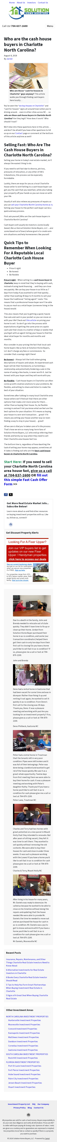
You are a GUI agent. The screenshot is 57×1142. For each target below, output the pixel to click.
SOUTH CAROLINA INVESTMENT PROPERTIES (27, 1054)
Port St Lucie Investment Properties (24, 1065)
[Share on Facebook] (6, 494)
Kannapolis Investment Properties (24, 1033)
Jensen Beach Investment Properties (25, 1082)
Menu (50, 26)
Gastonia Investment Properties (23, 1050)
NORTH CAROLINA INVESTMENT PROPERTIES (27, 1016)
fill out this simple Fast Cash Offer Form (26, 480)
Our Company (43, 1104)
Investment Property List (19, 1104)
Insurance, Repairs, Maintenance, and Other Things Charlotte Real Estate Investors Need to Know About (27, 962)
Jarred (9, 58)
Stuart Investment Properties (21, 1087)
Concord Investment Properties (22, 1028)
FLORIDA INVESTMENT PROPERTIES (23, 1062)
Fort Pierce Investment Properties (24, 1070)
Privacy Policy (20, 1107)
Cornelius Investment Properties (23, 1045)
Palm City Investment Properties (23, 1078)
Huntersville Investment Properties (24, 1020)
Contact (19, 133)
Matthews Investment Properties (23, 1037)
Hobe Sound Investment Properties (24, 1074)
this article (31, 320)
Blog (30, 1107)
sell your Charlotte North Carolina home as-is (32, 204)
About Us (21, 2)
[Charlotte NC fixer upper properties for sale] (27, 559)
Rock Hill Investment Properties (23, 1058)
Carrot (47, 1138)
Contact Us (43, 2)
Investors (31, 2)
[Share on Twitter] (11, 494)
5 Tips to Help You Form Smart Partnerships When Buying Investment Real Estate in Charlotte (26, 988)
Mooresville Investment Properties (24, 1024)
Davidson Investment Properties (23, 1041)
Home (12, 2)
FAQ (33, 1104)
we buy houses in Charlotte (31, 105)
